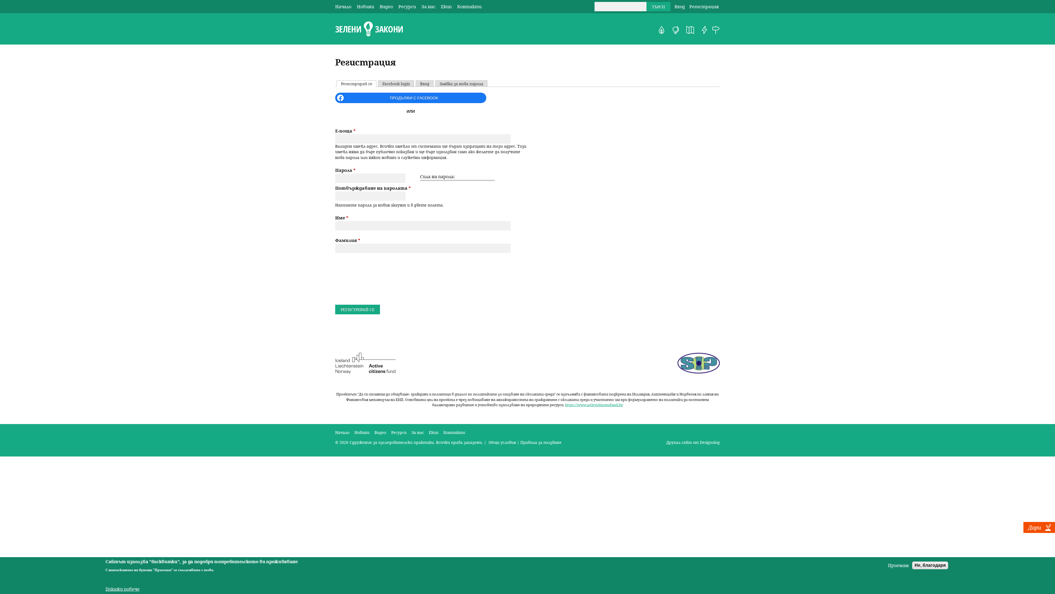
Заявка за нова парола (461, 83)
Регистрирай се (358, 83)
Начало (343, 7)
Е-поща (345, 131)
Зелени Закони (369, 29)
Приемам (898, 565)
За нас (428, 7)
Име (341, 218)
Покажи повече (123, 589)
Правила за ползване (541, 442)
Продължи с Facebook (414, 98)
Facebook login (396, 83)
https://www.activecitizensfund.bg (594, 404)
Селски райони (716, 30)
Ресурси (407, 7)
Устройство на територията (690, 30)
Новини (365, 7)
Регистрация (704, 7)
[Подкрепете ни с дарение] (1039, 531)
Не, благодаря (930, 565)
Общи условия (501, 442)
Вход (679, 7)
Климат (676, 30)
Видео (386, 7)
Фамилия (347, 240)
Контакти (469, 7)
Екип (446, 7)
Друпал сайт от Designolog (693, 442)
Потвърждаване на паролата (373, 188)
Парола (345, 170)
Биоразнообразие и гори (661, 30)
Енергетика (704, 30)
